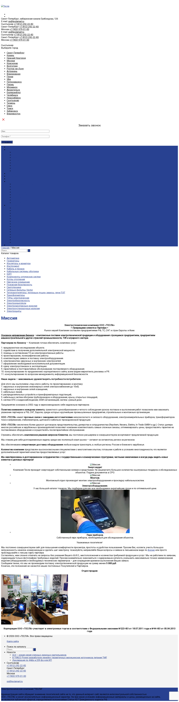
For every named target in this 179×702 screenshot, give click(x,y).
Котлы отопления (16, 279)
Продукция (12, 173)
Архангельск (13, 90)
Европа (16, 234)
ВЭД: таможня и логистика (26, 229)
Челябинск (12, 95)
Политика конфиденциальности (29, 171)
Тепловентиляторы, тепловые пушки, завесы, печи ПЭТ (36, 292)
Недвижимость (20, 242)
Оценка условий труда (24, 186)
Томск (10, 108)
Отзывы (16, 168)
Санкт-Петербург (15, 52)
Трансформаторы (16, 295)
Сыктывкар (13, 100)
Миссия (16, 163)
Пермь (10, 84)
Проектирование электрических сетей (32, 192)
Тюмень (11, 103)
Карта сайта (13, 641)
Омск (9, 105)
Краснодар (12, 63)
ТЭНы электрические (18, 298)
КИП (9, 274)
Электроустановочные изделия (23, 308)
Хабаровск (12, 111)
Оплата (10, 179)
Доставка (12, 176)
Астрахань (12, 71)
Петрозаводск (14, 82)
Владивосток (13, 113)
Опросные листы (21, 210)
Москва (11, 60)
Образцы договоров (23, 218)
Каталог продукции (17, 147)
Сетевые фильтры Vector (20, 290)
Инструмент (13, 266)
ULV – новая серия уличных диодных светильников (39, 655)
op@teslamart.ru (16, 21)
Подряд (11, 181)
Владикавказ (13, 74)
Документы (18, 155)
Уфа (9, 79)
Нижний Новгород (16, 58)
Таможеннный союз (22, 226)
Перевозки (18, 189)
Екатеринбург (14, 92)
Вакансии (17, 157)
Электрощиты (14, 311)
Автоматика (13, 258)
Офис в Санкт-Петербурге (25, 152)
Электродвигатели (16, 303)
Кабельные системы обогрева (23, 271)
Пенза (10, 76)
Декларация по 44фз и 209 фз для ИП (32, 660)
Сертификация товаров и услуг (28, 184)
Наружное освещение (18, 282)
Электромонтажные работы (27, 200)
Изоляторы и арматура (18, 263)
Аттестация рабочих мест (25, 194)
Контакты (12, 245)
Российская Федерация (24, 224)
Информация (13, 205)
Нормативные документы (26, 208)
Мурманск (12, 87)
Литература (18, 216)
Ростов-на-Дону (15, 68)
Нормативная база (21, 221)
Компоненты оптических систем (24, 276)
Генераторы (13, 261)
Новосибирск (14, 98)
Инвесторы (18, 239)
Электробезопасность (18, 300)
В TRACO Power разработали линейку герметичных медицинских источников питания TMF (59, 657)
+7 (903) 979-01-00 (19, 29)
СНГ (14, 232)
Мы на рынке (19, 160)
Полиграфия (18, 197)
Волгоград (12, 66)
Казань (10, 55)
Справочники (19, 213)
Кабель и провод (15, 268)
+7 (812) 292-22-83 (23, 24)
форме (151, 550)
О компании (13, 149)
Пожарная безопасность (19, 284)
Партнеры (17, 165)
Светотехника (14, 287)
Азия (14, 237)
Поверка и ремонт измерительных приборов (36, 202)
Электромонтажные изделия (22, 306)
